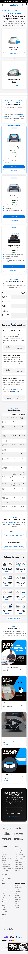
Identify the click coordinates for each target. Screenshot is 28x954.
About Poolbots (18, 887)
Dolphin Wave (18, 864)
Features (9, 94)
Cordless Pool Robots (7, 868)
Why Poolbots (18, 885)
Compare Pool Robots (7, 899)
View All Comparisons (14, 618)
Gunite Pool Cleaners (7, 858)
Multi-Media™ (5, 901)
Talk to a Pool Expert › (14, 816)
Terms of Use (4, 949)
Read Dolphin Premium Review (14, 535)
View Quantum (14, 270)
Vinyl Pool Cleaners (7, 864)
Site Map (17, 895)
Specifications (17, 94)
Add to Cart (14, 166)
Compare (15, 10)
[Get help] (22, 5)
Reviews (25, 94)
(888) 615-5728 (5, 921)
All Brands (17, 870)
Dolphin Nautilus (19, 866)
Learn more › (19, 365)
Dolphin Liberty (18, 862)
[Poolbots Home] (14, 5)
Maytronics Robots (19, 848)
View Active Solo (14, 85)
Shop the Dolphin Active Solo (14, 813)
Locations (17, 907)
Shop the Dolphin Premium (14, 809)
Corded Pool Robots (7, 866)
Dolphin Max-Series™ (20, 856)
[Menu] (2, 5)
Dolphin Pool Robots (20, 850)
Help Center (5, 917)
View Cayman (14, 220)
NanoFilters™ (5, 903)
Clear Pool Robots (19, 852)
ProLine (16, 114)
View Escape (14, 170)
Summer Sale (7, 1)
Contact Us (4, 924)
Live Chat (4, 922)
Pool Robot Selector (7, 890)
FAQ (16, 903)
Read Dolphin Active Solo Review (14, 546)
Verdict (3, 94)
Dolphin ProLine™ (19, 854)
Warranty (17, 901)
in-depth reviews (9, 522)
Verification (17, 905)
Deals (16, 893)
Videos (3, 907)
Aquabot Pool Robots (20, 868)
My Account (17, 889)
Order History (18, 891)
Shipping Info (18, 897)
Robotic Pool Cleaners (6, 10)
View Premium (14, 53)
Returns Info (18, 899)
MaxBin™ (4, 905)
